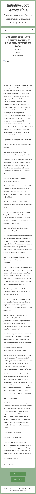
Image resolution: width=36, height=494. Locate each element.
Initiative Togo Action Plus (18, 7)
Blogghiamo (13, 490)
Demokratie (9, 464)
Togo (21, 55)
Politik (17, 55)
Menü (5, 30)
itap (18, 52)
